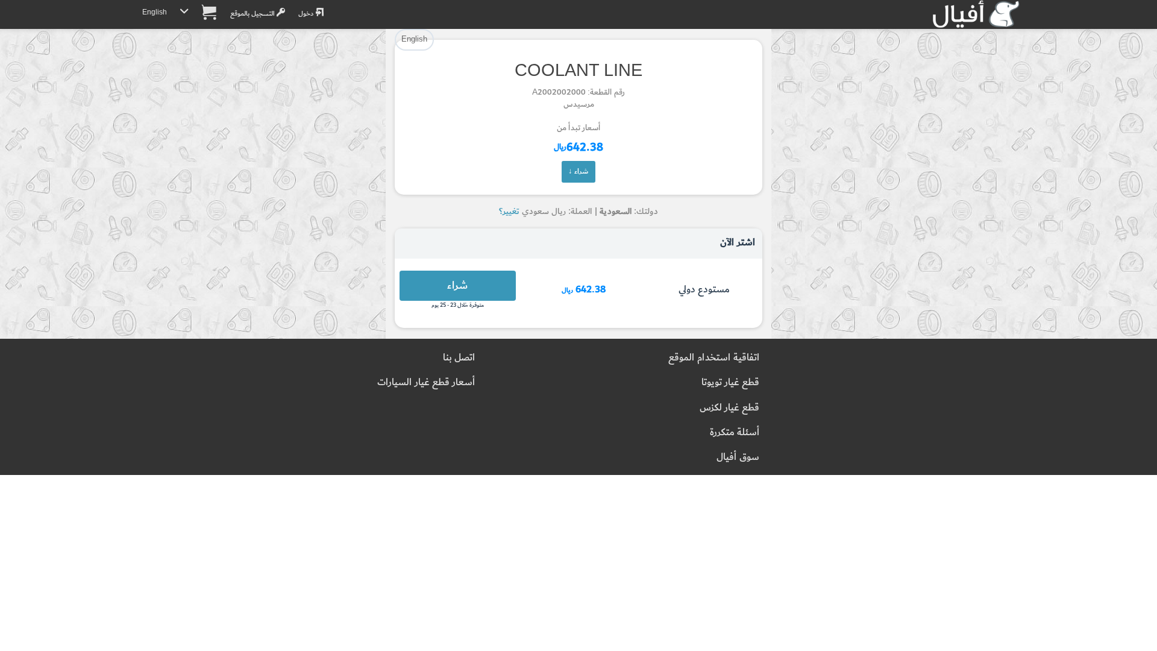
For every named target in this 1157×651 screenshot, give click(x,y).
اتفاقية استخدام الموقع (713, 357)
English (154, 12)
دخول (306, 13)
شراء (457, 285)
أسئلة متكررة (734, 432)
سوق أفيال (737, 457)
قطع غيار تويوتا (730, 382)
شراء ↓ (578, 171)
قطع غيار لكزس (729, 408)
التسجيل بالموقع (253, 13)
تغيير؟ (509, 211)
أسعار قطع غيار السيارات (426, 382)
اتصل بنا (459, 357)
